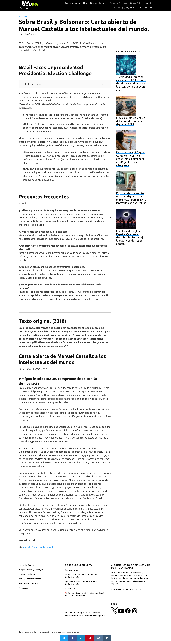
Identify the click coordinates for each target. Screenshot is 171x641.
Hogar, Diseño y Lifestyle (95, 3)
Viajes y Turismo (118, 3)
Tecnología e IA (72, 3)
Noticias (23, 16)
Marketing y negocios (124, 7)
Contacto (142, 7)
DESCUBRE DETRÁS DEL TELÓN (126, 589)
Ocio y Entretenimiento (141, 3)
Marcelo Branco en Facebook (38, 547)
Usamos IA (70, 588)
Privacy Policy (71, 570)
